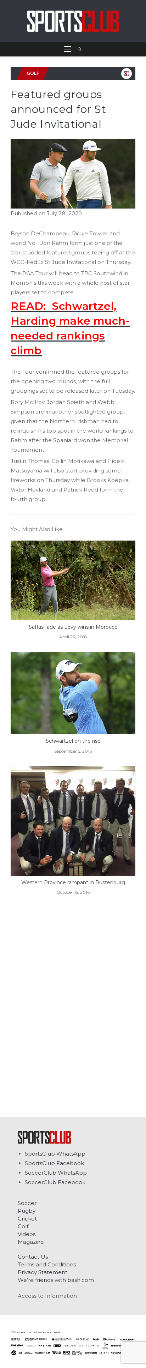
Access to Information (47, 1295)
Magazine (31, 1242)
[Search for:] (77, 49)
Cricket (27, 1218)
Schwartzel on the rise (73, 741)
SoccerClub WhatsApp (56, 1172)
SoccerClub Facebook (55, 1182)
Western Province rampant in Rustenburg (73, 882)
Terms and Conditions (47, 1264)
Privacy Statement (42, 1272)
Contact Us (33, 1256)
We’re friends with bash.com (56, 1280)
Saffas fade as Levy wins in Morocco (73, 627)
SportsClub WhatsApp (55, 1153)
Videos (26, 1234)
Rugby (26, 1210)
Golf (23, 1226)
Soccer (27, 1203)
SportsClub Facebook (54, 1163)
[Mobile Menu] (68, 49)
